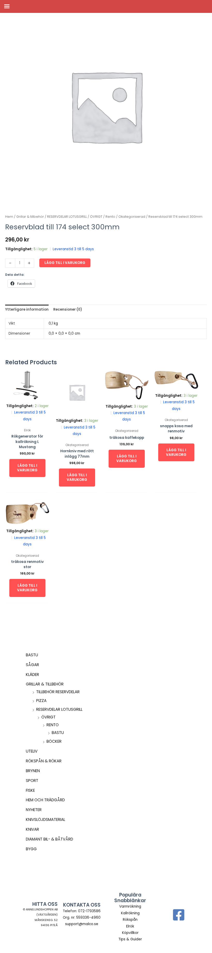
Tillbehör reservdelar (58, 691)
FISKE (30, 790)
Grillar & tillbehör (45, 684)
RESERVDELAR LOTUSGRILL (59, 709)
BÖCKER (54, 741)
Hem (9, 216)
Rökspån (130, 919)
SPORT (32, 780)
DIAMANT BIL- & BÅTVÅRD (49, 839)
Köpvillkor (130, 932)
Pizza (41, 700)
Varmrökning (130, 906)
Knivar (32, 829)
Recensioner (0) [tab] (67, 309)
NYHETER (34, 809)
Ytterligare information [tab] (27, 309)
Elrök (130, 926)
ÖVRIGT (48, 717)
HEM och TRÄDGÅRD (45, 800)
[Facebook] (178, 914)
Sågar (32, 664)
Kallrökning (130, 913)
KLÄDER (32, 674)
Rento (53, 725)
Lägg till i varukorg (64, 262)
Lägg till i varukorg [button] (27, 468)
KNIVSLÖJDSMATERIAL (45, 819)
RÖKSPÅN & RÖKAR (44, 761)
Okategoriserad (131, 216)
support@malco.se (81, 924)
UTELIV (31, 751)
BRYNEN (33, 770)
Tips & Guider (130, 939)
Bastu (32, 655)
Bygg (31, 849)
